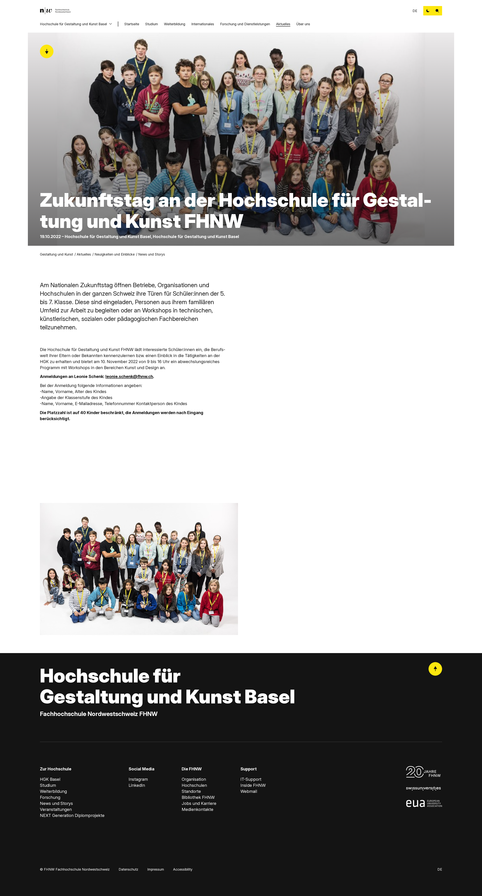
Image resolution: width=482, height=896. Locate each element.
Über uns (303, 24)
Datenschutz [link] (128, 869)
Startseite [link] (131, 24)
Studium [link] (48, 785)
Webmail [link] (248, 791)
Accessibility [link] (182, 869)
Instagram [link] (138, 779)
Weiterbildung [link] (53, 791)
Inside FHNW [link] (253, 785)
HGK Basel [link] (50, 779)
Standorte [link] (191, 791)
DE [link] (415, 11)
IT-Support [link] (250, 779)
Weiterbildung (174, 24)
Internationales (202, 24)
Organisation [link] (194, 779)
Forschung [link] (50, 797)
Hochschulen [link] (194, 785)
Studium (151, 24)
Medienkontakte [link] (197, 809)
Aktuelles (283, 24)
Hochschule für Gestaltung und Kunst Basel (73, 24)
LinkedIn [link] (137, 785)
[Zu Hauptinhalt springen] (46, 51)
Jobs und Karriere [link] (199, 803)
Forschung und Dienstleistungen (245, 24)
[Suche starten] (437, 10)
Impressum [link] (155, 869)
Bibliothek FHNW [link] (198, 797)
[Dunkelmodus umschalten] (428, 10)
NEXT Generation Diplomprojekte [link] (72, 815)
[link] (55, 10)
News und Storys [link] (151, 254)
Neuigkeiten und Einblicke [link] (115, 254)
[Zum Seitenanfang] (435, 669)
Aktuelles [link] (84, 254)
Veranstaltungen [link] (56, 809)
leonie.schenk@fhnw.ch (129, 376)
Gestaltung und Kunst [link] (56, 254)
